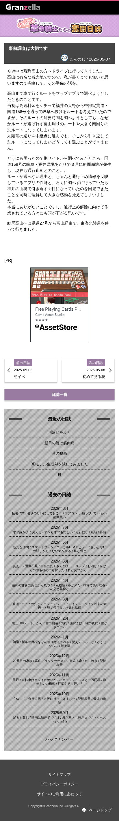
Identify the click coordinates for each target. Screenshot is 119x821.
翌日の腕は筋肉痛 (59, 443)
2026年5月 (59, 561)
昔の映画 (59, 453)
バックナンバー (59, 739)
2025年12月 (59, 656)
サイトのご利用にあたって (59, 794)
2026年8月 (59, 508)
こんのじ (77, 59)
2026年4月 (59, 580)
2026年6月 (59, 542)
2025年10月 (59, 694)
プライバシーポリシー (59, 784)
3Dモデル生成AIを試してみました (59, 464)
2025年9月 (59, 713)
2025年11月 (59, 675)
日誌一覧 (59, 394)
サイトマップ (59, 774)
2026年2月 (59, 618)
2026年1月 (59, 637)
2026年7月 (59, 527)
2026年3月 (59, 599)
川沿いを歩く (59, 432)
